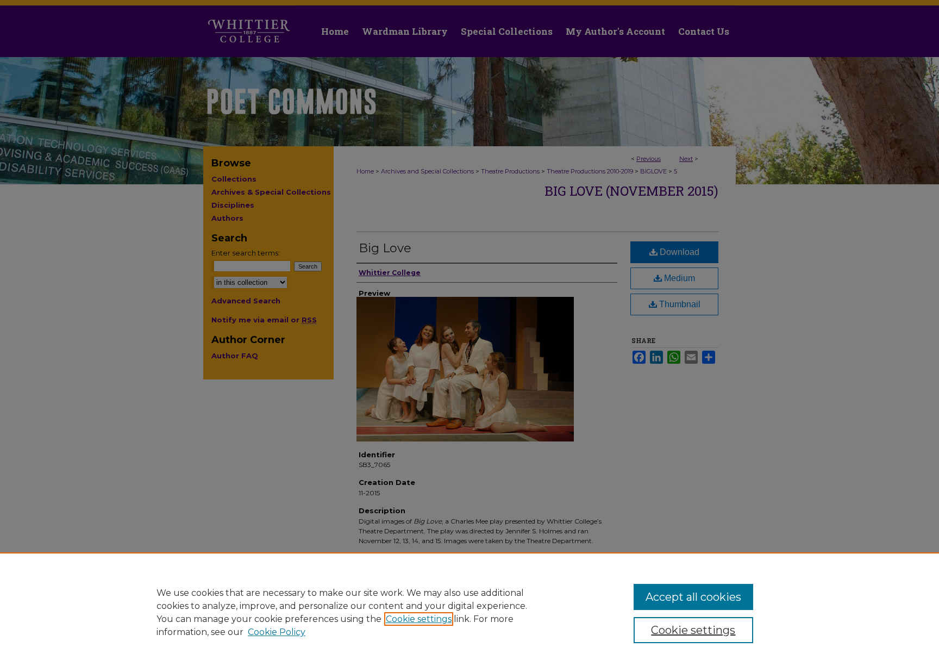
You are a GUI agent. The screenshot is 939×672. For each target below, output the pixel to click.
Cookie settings (419, 619)
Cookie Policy (276, 632)
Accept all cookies (693, 596)
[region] (469, 612)
